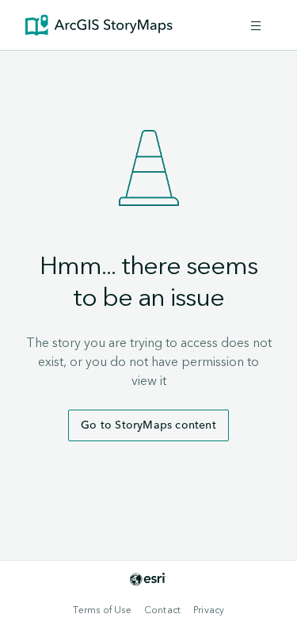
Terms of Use (102, 610)
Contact (162, 610)
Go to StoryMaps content (148, 425)
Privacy (208, 610)
